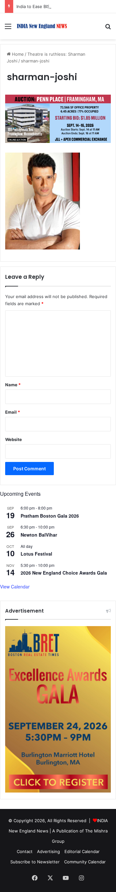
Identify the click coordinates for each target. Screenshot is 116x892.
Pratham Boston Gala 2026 (50, 515)
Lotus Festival (36, 553)
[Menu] (8, 28)
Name (13, 384)
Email (12, 412)
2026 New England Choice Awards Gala (64, 572)
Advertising (48, 851)
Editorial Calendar (82, 851)
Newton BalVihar (39, 534)
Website (13, 439)
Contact (25, 851)
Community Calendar (85, 861)
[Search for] (108, 28)
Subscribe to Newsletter (35, 861)
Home (17, 54)
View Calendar (15, 586)
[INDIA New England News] (42, 26)
